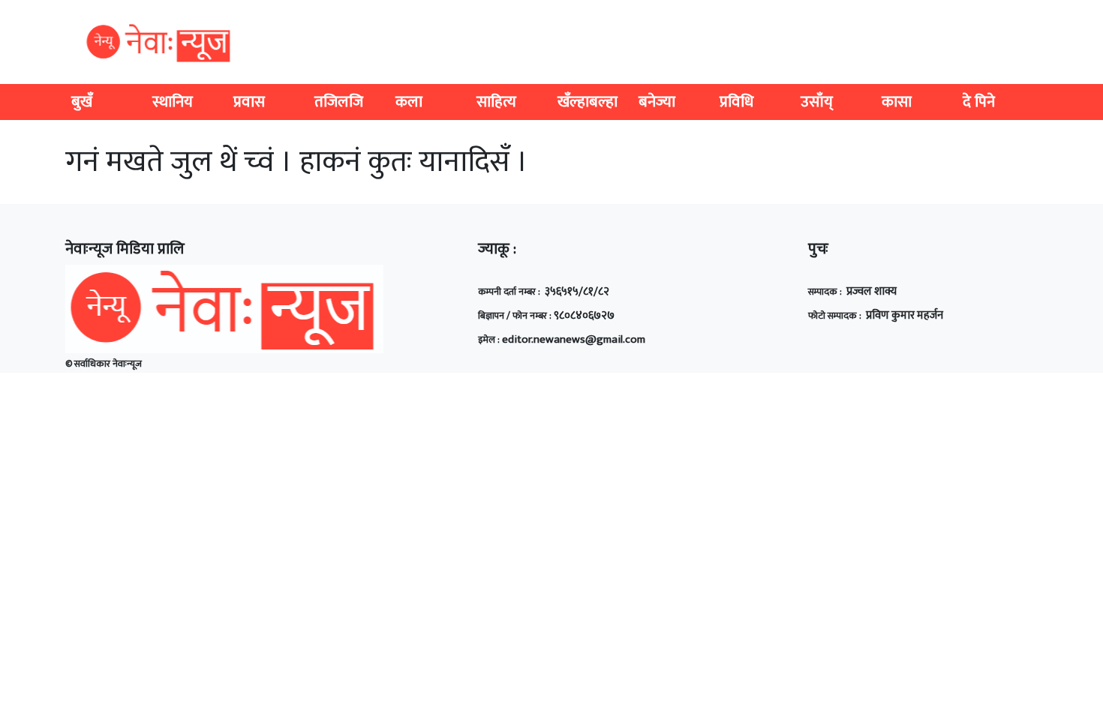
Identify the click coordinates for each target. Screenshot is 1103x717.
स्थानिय (172, 101)
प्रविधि (736, 101)
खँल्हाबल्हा (588, 101)
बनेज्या (657, 101)
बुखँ (81, 101)
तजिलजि (338, 101)
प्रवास (249, 101)
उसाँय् (817, 101)
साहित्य (496, 101)
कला (408, 101)
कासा (897, 101)
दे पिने (979, 101)
